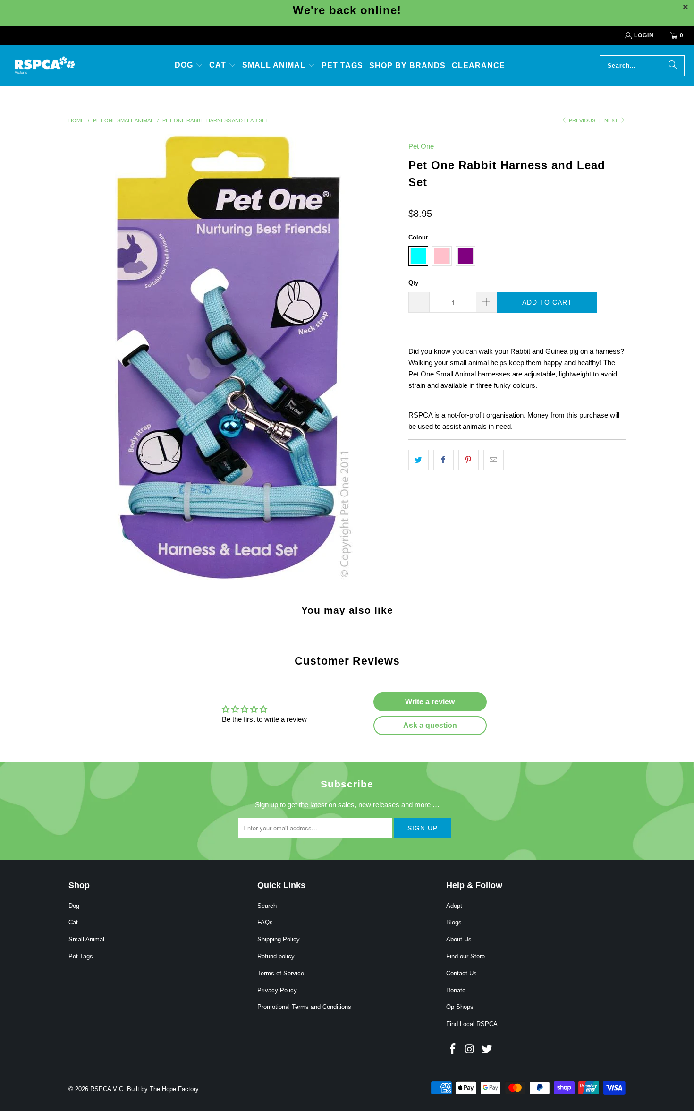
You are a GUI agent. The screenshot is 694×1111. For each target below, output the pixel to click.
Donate (455, 990)
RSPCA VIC (106, 1089)
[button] (189, 65)
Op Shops (460, 1006)
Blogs (454, 922)
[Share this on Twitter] (418, 460)
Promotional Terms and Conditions (304, 1006)
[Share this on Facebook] (443, 460)
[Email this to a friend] (493, 460)
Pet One (421, 146)
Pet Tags (80, 956)
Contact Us (461, 973)
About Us (459, 939)
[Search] (673, 65)
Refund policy (276, 956)
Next (611, 120)
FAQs (265, 922)
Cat (73, 922)
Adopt (454, 905)
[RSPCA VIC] (44, 66)
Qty (413, 282)
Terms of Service (280, 973)
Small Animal (86, 939)
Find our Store (465, 956)
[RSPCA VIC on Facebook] (453, 1049)
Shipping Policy (278, 939)
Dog (73, 905)
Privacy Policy (277, 990)
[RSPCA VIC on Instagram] (470, 1049)
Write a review (430, 702)
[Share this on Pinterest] (468, 460)
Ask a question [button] (430, 725)
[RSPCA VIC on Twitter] (487, 1049)
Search (267, 905)
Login (644, 35)
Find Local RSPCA (472, 1023)
